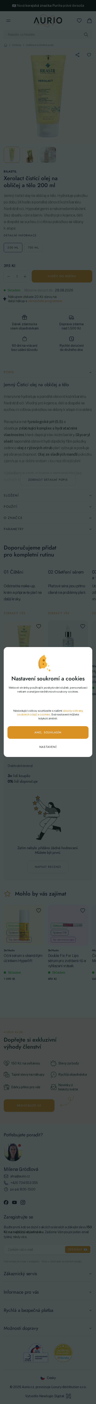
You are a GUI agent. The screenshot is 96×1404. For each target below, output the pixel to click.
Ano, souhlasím (48, 732)
